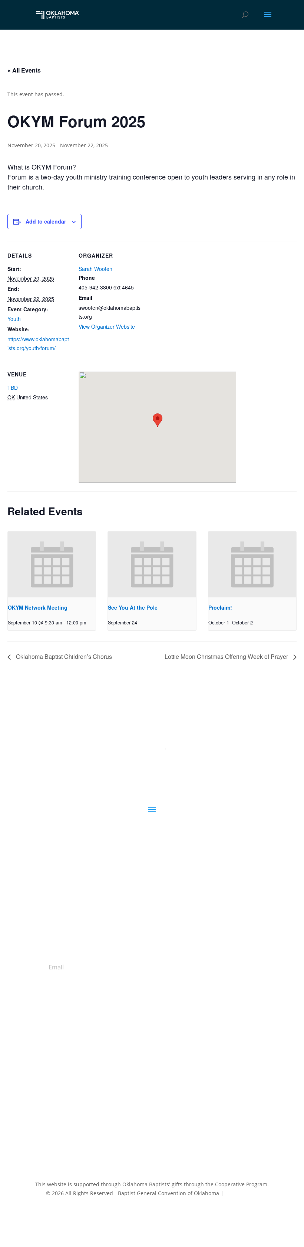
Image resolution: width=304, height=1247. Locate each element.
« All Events (24, 70)
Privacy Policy (241, 1193)
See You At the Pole (133, 607)
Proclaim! (220, 607)
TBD (12, 387)
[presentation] (52, 564)
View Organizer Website (107, 326)
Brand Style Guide (152, 1079)
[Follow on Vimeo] (174, 1112)
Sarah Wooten (95, 268)
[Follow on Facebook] (130, 1112)
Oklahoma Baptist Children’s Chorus (63, 656)
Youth (14, 318)
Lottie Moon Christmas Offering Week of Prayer (227, 656)
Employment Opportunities (152, 1070)
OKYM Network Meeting (37, 607)
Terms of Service (231, 1212)
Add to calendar (46, 221)
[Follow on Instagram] (159, 1112)
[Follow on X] (145, 1112)
